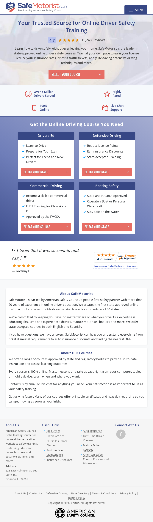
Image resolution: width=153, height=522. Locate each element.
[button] (135, 10)
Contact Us (36, 493)
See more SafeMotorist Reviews (115, 266)
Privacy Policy (128, 493)
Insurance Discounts (59, 460)
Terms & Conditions (104, 493)
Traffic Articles (55, 436)
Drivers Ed (46, 135)
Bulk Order (53, 431)
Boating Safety (107, 185)
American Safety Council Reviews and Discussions (96, 459)
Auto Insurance (92, 431)
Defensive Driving (107, 135)
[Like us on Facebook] (121, 434)
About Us (20, 493)
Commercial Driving (46, 185)
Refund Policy (76, 497)
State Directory (80, 493)
